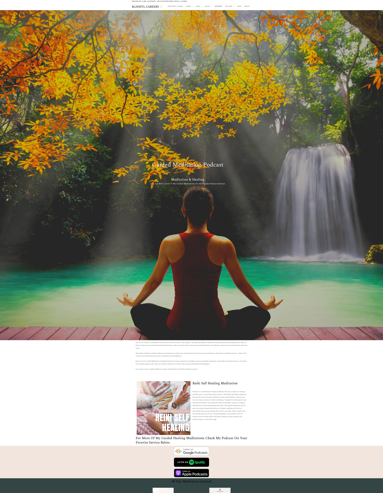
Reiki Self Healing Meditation (215, 383)
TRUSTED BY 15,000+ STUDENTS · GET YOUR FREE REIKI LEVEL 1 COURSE (159, 1)
